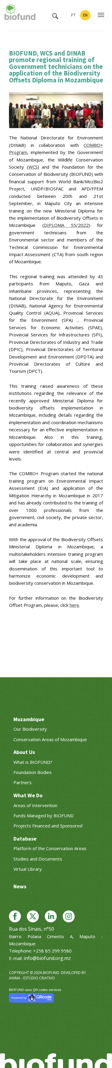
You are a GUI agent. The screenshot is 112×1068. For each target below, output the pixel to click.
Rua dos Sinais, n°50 (31, 929)
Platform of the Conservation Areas (49, 848)
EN (85, 15)
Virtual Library (27, 869)
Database (24, 838)
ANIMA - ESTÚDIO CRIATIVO (32, 978)
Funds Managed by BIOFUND (43, 815)
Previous (16, 108)
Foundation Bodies (32, 772)
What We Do (27, 795)
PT (73, 15)
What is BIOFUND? (32, 762)
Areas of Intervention (35, 805)
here (74, 605)
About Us (24, 752)
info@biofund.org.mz (47, 958)
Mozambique (28, 719)
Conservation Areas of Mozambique (50, 739)
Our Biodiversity (30, 729)
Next (95, 108)
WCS (33, 167)
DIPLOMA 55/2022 (66, 225)
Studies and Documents (37, 859)
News (19, 886)
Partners (22, 782)
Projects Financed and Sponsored (47, 826)
